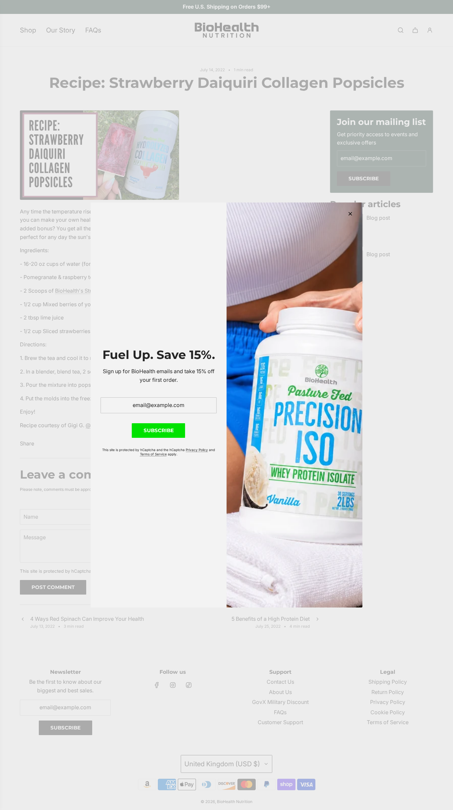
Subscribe (159, 430)
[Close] (350, 213)
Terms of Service (153, 454)
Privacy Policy (197, 450)
